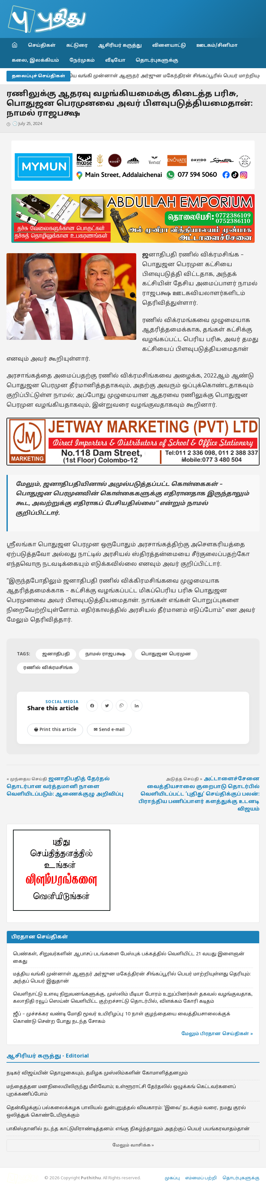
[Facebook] (92, 706)
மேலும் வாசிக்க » (133, 1145)
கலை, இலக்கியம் (35, 60)
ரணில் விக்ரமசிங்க (48, 668)
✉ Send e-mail (109, 730)
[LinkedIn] (136, 706)
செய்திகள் (42, 45)
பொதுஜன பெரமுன (166, 654)
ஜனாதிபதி (56, 654)
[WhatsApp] (121, 706)
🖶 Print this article (55, 730)
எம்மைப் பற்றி (201, 1178)
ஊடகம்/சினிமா (216, 45)
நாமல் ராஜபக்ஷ (105, 654)
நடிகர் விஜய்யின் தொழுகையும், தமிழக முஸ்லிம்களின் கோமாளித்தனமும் (97, 1073)
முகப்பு (172, 1178)
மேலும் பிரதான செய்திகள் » (217, 1034)
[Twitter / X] (107, 706)
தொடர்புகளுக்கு (157, 60)
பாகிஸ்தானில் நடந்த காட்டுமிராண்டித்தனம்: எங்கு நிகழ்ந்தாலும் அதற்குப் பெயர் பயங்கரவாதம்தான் (128, 1129)
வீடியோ (115, 60)
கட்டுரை (77, 45)
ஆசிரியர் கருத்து (120, 45)
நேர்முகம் (82, 60)
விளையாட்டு (169, 45)
